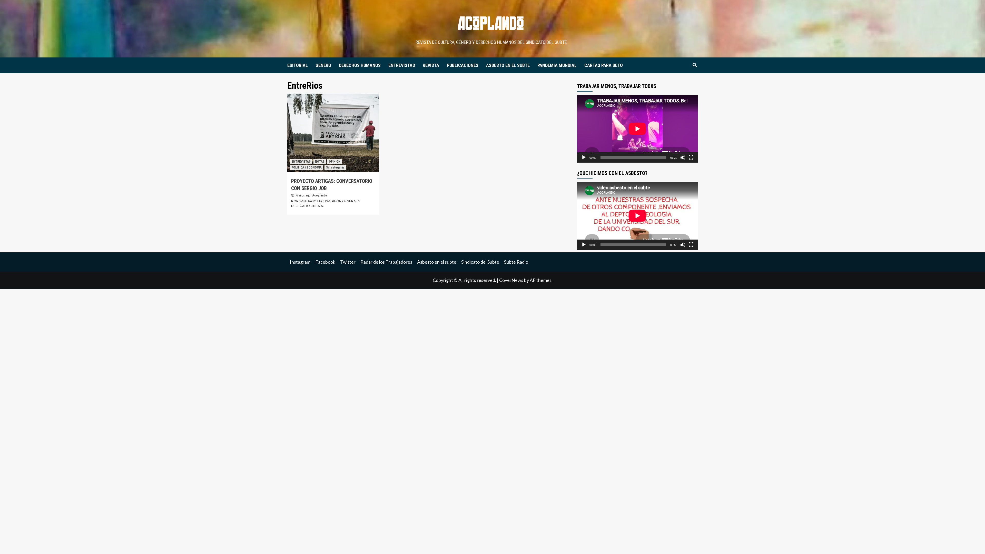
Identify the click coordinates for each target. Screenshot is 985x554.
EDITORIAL (297, 65)
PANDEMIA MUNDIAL (557, 65)
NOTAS (319, 161)
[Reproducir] (583, 157)
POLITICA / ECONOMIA (306, 167)
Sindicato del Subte (480, 262)
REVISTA (431, 65)
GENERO (323, 65)
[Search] (694, 65)
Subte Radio (516, 262)
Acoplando (319, 195)
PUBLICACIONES (462, 65)
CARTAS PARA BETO (603, 65)
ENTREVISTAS (401, 65)
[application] (637, 129)
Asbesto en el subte (436, 262)
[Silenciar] (682, 157)
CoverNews (511, 280)
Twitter (348, 262)
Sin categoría (335, 167)
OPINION (334, 161)
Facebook (325, 262)
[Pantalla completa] (691, 157)
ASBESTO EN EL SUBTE (508, 65)
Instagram (300, 262)
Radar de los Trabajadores (386, 262)
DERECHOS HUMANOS (360, 65)
